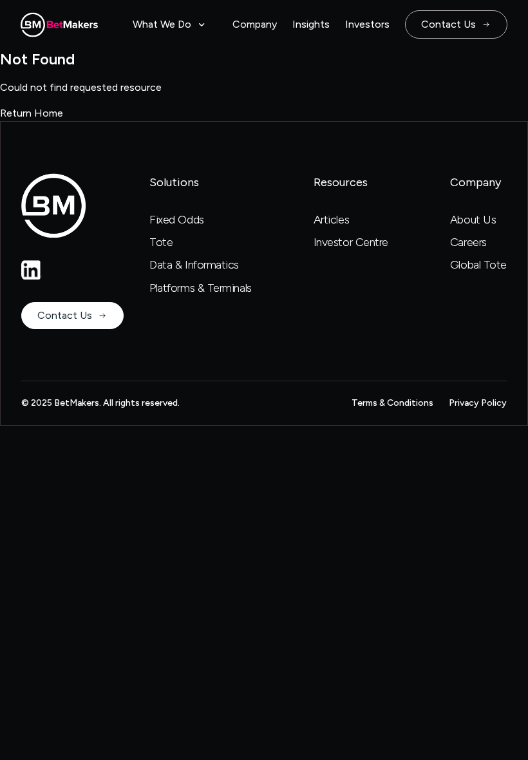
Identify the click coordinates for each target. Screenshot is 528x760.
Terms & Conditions (392, 402)
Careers (468, 242)
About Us (473, 220)
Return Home (31, 113)
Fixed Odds (176, 220)
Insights (311, 24)
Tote (161, 242)
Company (254, 24)
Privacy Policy (478, 402)
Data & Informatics (194, 265)
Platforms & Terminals (200, 288)
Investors (367, 24)
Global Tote (478, 265)
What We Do (162, 24)
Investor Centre (351, 242)
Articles (331, 220)
